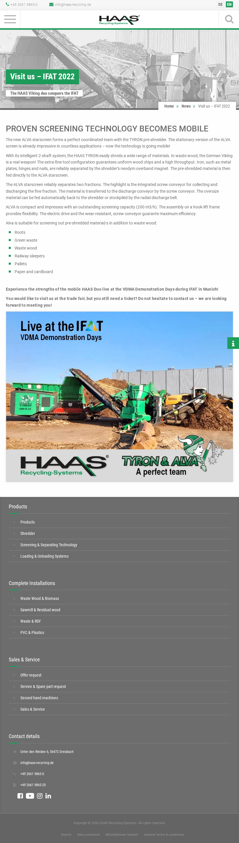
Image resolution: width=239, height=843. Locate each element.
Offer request (30, 675)
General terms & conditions (164, 835)
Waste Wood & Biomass (39, 598)
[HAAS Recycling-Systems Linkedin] (48, 796)
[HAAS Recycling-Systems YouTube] (30, 796)
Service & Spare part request (43, 686)
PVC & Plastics (32, 632)
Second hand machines (39, 698)
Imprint (66, 835)
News (186, 106)
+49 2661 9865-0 (24, 5)
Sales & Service (32, 709)
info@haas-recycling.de (73, 5)
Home (169, 106)
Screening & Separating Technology (48, 544)
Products (27, 522)
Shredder (27, 533)
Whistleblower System (122, 835)
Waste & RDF (30, 621)
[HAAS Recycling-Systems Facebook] (20, 796)
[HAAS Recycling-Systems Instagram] (40, 796)
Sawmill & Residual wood (40, 609)
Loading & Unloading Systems (44, 556)
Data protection (88, 835)
